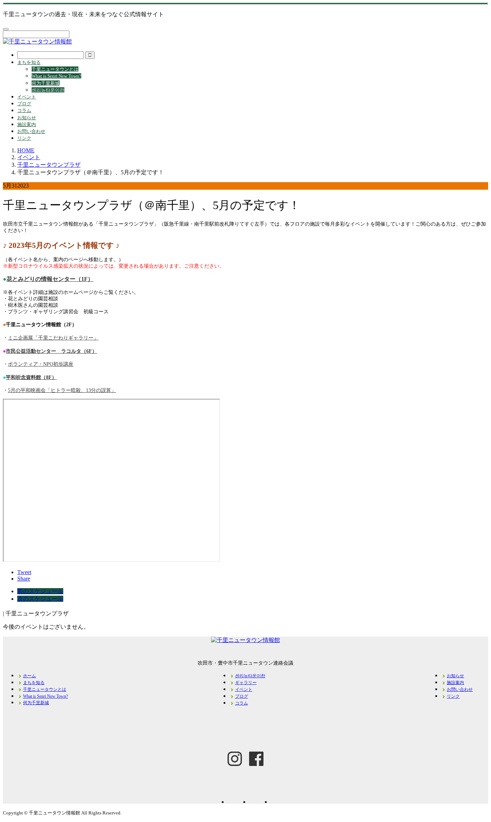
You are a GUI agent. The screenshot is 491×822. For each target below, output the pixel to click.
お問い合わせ (31, 131)
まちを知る (29, 62)
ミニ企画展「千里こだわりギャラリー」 (53, 338)
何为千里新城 (46, 83)
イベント (26, 97)
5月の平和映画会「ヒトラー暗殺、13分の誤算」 (62, 390)
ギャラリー (246, 682)
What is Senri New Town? (56, 76)
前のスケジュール (40, 591)
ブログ (24, 103)
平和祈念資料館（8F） (31, 377)
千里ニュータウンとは (55, 69)
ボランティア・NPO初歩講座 (40, 364)
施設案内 (26, 124)
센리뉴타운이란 (48, 90)
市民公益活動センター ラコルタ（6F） (51, 351)
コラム (24, 110)
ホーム (29, 675)
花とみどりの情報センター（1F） (49, 279)
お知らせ (26, 117)
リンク (24, 138)
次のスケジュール (40, 599)
